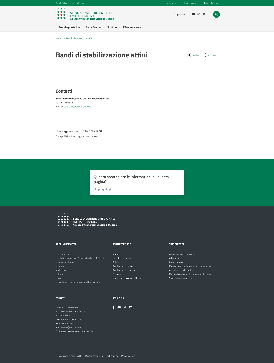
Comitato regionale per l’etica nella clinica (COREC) (80, 258)
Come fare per (62, 254)
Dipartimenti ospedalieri (123, 270)
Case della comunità (122, 258)
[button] (216, 14)
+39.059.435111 (72, 319)
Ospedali (116, 274)
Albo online (174, 258)
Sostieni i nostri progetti (180, 278)
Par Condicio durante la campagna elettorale (190, 274)
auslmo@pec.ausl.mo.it (71, 327)
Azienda (116, 254)
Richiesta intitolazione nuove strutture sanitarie (78, 282)
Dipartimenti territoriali (123, 266)
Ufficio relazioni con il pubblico (126, 278)
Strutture (60, 266)
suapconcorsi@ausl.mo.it (77, 106)
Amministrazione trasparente (183, 254)
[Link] (86, 14)
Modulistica (61, 270)
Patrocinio (60, 274)
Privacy (59, 278)
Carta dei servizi (176, 262)
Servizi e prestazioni (65, 262)
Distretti (116, 262)
